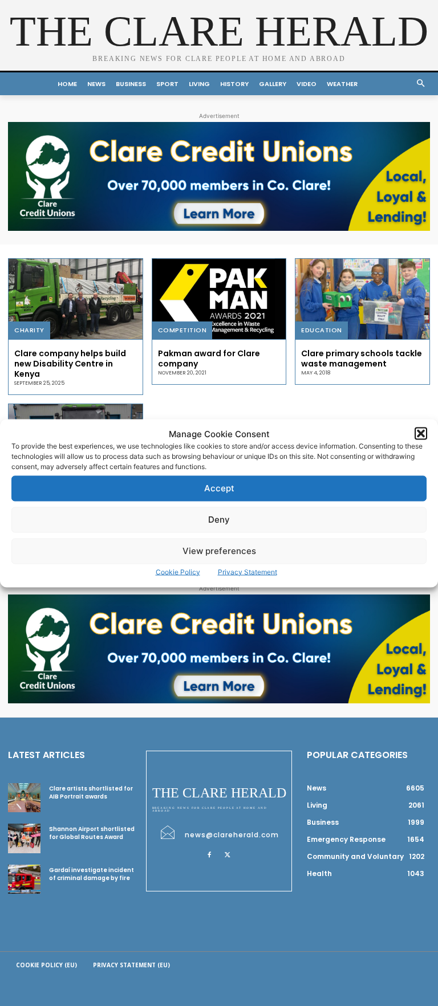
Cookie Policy (178, 571)
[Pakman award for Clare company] (219, 299)
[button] (421, 433)
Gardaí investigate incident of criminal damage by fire (91, 874)
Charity (29, 330)
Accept (219, 488)
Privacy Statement (247, 571)
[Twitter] (227, 854)
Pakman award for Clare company (209, 358)
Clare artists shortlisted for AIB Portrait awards (91, 792)
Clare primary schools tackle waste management (361, 358)
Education (321, 330)
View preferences (219, 550)
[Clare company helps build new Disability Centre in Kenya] (76, 299)
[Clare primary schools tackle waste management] (362, 299)
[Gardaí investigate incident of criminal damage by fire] (24, 879)
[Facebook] (209, 854)
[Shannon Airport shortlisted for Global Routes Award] (24, 838)
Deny (219, 519)
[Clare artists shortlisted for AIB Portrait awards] (24, 797)
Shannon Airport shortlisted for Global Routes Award (92, 833)
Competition (182, 330)
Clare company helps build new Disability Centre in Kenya (70, 364)
